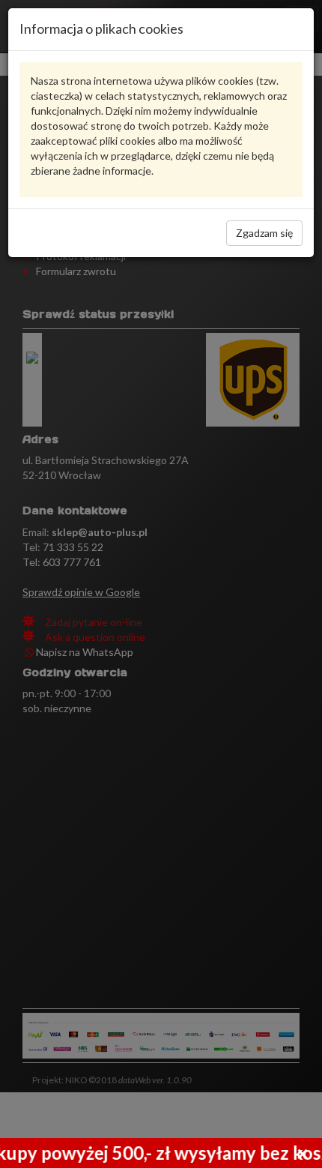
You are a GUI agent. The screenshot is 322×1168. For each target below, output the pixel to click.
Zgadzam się (264, 232)
